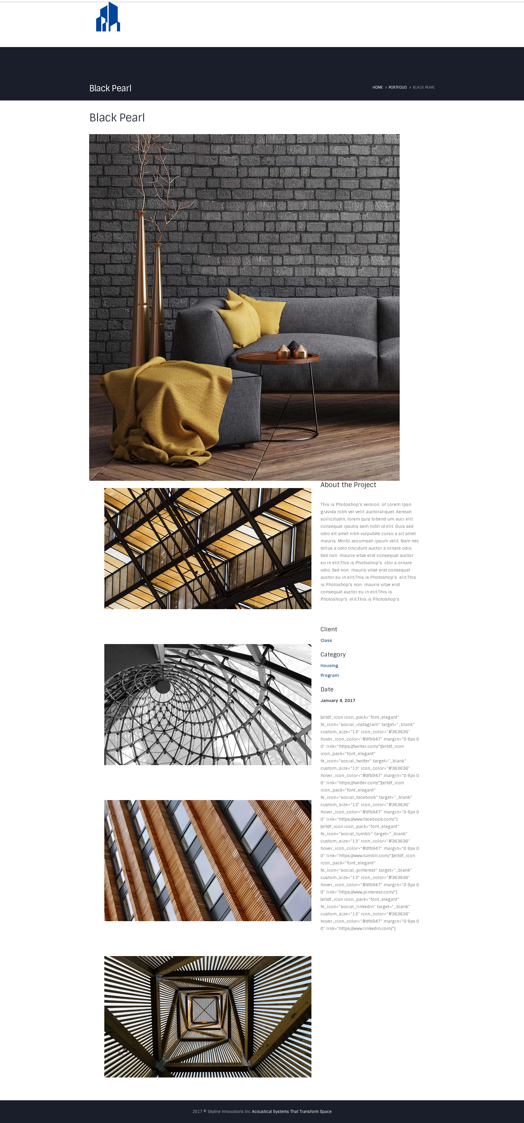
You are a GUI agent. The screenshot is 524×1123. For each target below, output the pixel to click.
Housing (329, 665)
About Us (287, 24)
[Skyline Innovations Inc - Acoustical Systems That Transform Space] (108, 20)
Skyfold (317, 24)
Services (347, 24)
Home (259, 24)
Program (330, 675)
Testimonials (382, 24)
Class (326, 640)
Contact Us (421, 24)
